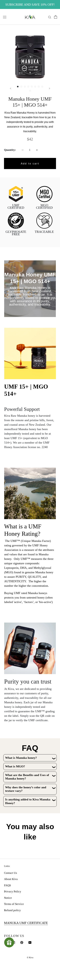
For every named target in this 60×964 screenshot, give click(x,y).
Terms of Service (14, 904)
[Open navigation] (4, 16)
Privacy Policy (12, 891)
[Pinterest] (21, 942)
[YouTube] (29, 942)
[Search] (49, 16)
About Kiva (11, 879)
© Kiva (30, 957)
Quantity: (10, 149)
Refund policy (12, 910)
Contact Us (10, 872)
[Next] (49, 88)
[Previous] (10, 88)
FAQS (7, 885)
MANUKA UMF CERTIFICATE (26, 923)
